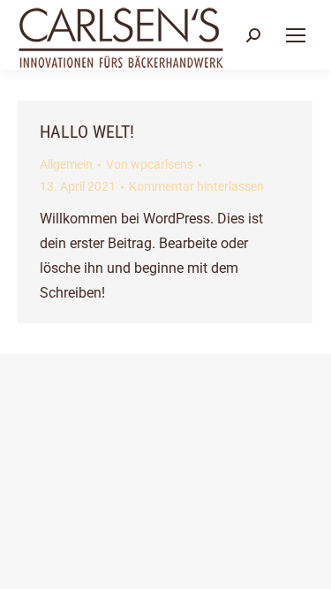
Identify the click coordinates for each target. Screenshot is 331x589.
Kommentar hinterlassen (196, 186)
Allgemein (66, 164)
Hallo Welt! (87, 131)
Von (149, 164)
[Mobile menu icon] (295, 35)
